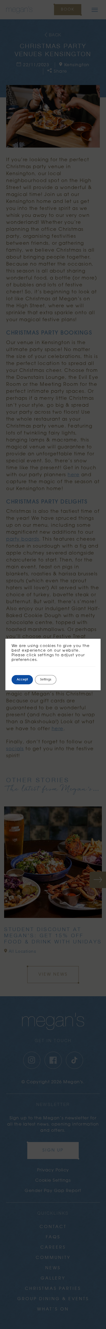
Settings (45, 679)
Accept (22, 679)
